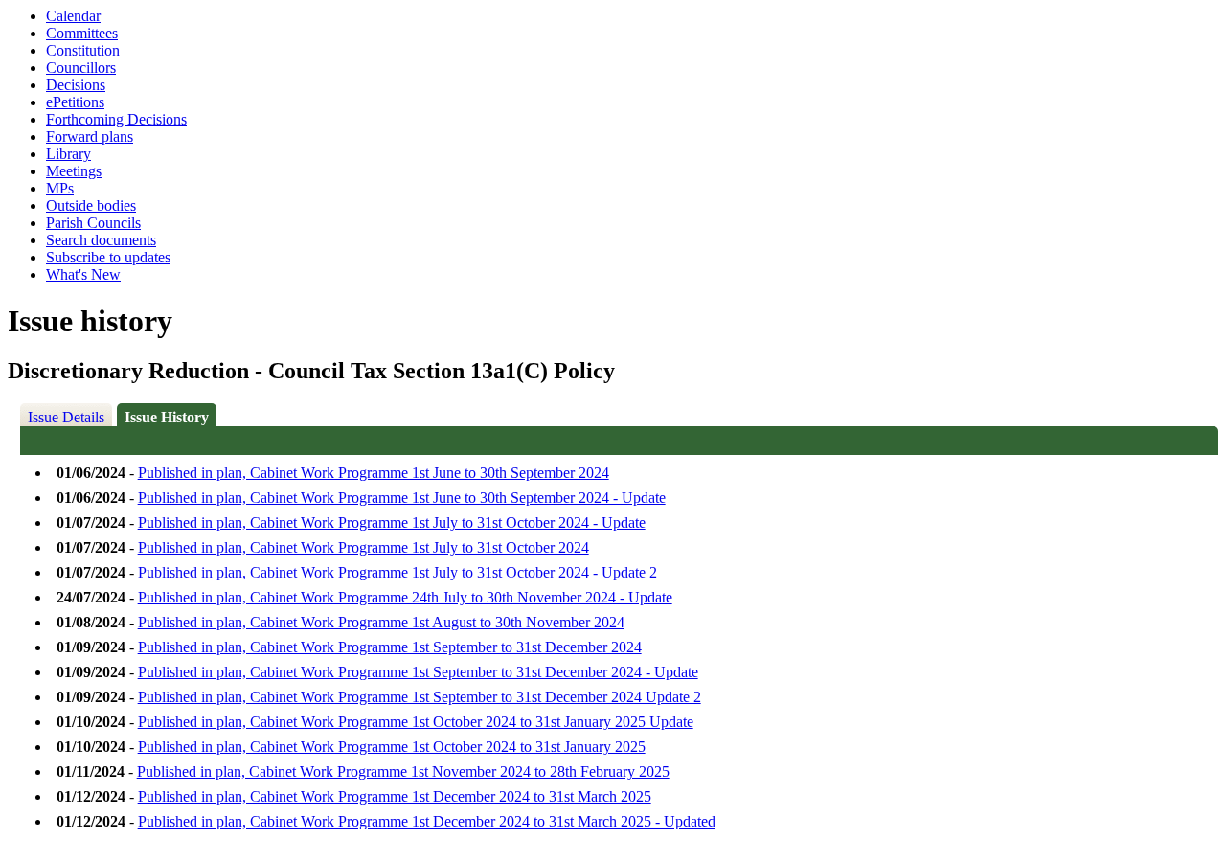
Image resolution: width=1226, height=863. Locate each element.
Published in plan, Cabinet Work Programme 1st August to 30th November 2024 (381, 622)
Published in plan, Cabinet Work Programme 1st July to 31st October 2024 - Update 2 (397, 572)
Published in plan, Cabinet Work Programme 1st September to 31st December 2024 (390, 647)
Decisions (75, 85)
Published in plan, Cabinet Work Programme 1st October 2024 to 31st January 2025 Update (415, 722)
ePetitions (75, 102)
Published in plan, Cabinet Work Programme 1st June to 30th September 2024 (373, 473)
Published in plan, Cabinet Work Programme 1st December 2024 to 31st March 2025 (394, 796)
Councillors (81, 67)
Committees (82, 33)
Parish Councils (93, 223)
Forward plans (89, 136)
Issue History (167, 417)
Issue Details (66, 417)
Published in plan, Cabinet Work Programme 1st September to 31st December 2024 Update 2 (419, 697)
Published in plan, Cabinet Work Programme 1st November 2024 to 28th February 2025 (403, 771)
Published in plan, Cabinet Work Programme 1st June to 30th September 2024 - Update (402, 497)
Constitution (83, 50)
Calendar (73, 16)
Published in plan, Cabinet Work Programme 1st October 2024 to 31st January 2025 (392, 746)
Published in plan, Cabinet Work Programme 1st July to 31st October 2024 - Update (392, 522)
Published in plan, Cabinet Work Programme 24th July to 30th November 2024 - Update (405, 597)
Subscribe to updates (108, 257)
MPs (60, 188)
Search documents (101, 240)
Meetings (74, 171)
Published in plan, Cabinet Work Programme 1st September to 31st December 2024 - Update (418, 672)
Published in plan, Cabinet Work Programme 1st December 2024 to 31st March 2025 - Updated (426, 821)
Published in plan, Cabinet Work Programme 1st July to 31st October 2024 (363, 547)
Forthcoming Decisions (116, 119)
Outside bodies (91, 205)
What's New (83, 274)
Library (68, 154)
